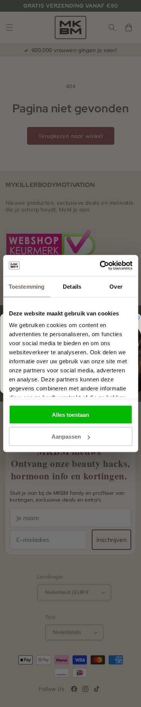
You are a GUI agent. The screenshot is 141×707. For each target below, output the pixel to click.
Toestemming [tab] (26, 286)
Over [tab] (115, 286)
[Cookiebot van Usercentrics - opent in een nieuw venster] (100, 266)
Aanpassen (66, 436)
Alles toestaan (70, 414)
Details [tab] (72, 286)
